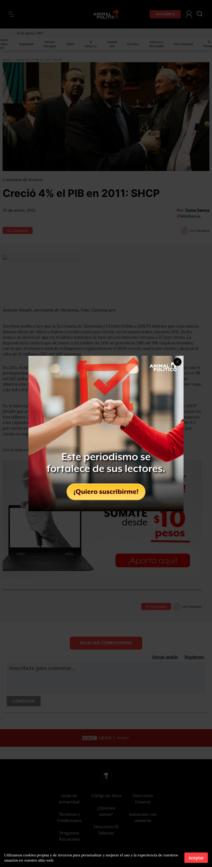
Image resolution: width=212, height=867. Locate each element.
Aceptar (196, 857)
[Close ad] (177, 362)
